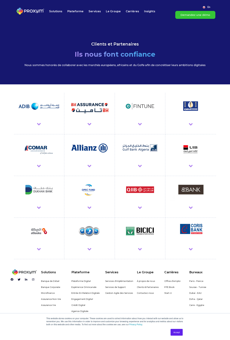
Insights (149, 11)
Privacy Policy (135, 324)
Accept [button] (176, 332)
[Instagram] (33, 279)
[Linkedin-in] (26, 279)
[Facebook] (12, 279)
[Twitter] (19, 279)
